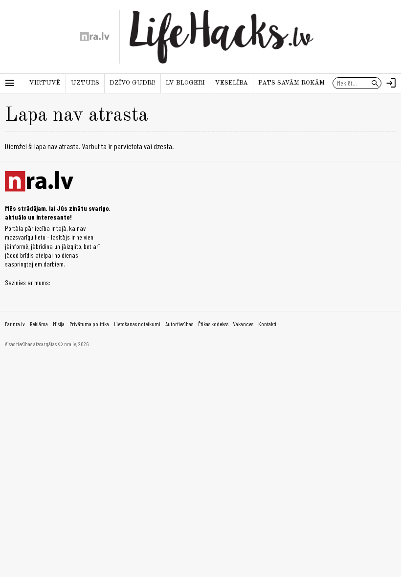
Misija (59, 323)
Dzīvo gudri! (133, 83)
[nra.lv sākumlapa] (95, 36)
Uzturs (85, 83)
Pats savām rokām (291, 83)
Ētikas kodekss (213, 323)
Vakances (243, 323)
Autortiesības (179, 323)
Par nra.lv (15, 323)
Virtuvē (45, 83)
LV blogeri (185, 83)
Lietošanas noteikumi (137, 323)
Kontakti (267, 323)
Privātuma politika (89, 323)
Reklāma (39, 323)
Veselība (231, 83)
